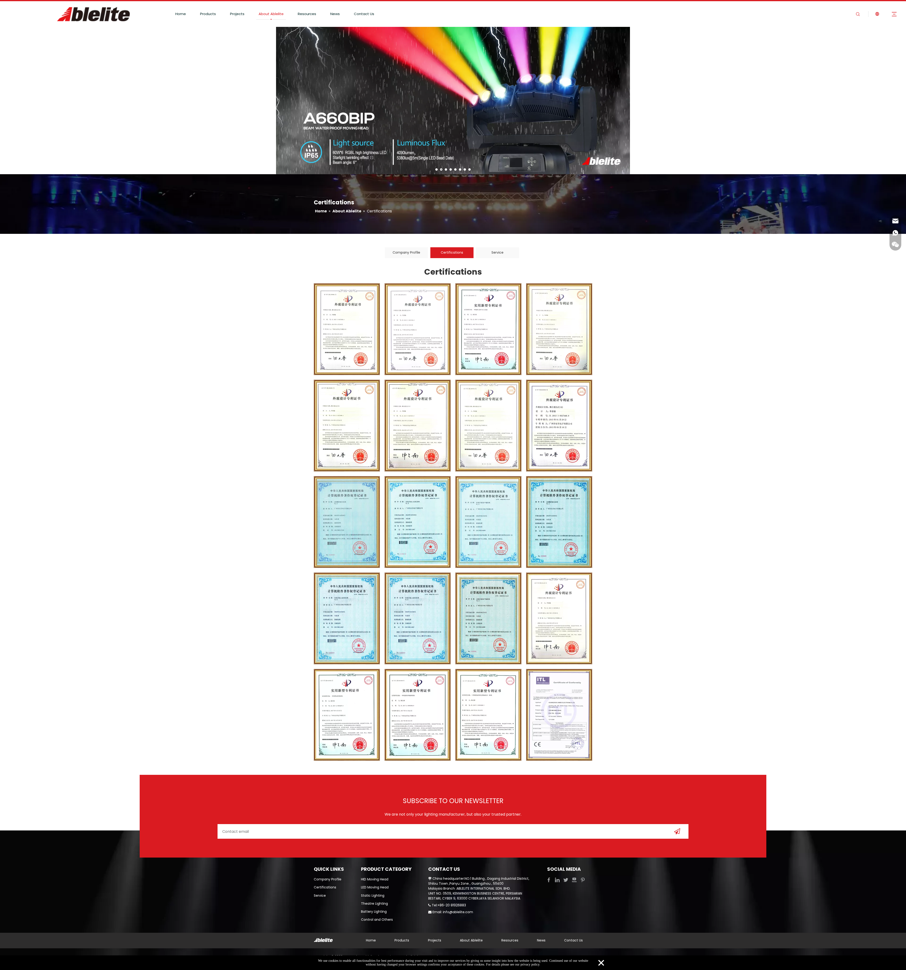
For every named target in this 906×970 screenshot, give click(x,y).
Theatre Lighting (374, 903)
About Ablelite (271, 13)
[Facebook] (549, 880)
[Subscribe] (677, 831)
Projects (237, 13)
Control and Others (377, 919)
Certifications (452, 252)
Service (497, 252)
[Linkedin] (558, 880)
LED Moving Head (375, 887)
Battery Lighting (374, 911)
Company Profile (406, 252)
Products (208, 13)
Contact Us (364, 13)
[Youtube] (574, 880)
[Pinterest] (583, 880)
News (335, 13)
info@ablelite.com (458, 912)
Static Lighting (372, 895)
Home (180, 13)
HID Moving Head (374, 879)
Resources (307, 13)
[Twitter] (566, 880)
